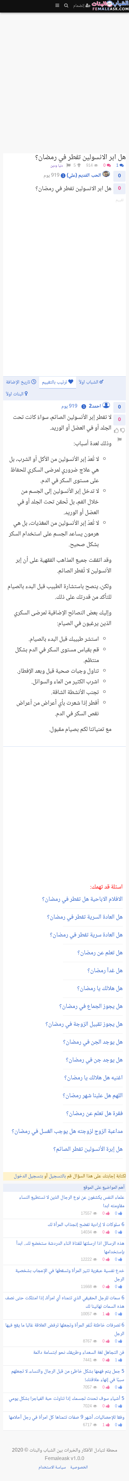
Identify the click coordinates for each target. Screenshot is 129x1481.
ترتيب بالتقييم (55, 382)
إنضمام (79, 6)
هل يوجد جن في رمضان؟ (94, 1060)
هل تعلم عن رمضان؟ (100, 953)
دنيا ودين (56, 166)
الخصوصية (79, 1467)
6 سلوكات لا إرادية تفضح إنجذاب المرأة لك (86, 1225)
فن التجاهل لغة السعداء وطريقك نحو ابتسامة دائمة (78, 1352)
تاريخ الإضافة (18, 382)
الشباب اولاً (89, 382)
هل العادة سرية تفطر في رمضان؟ (86, 935)
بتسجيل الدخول (28, 1176)
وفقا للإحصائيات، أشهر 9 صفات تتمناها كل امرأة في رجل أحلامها (66, 1417)
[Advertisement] (64, 80)
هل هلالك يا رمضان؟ (100, 988)
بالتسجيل (57, 1176)
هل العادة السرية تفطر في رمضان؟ (85, 917)
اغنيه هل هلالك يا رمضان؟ (93, 1078)
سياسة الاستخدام (52, 1467)
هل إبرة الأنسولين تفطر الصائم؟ (88, 1149)
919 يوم (69, 406)
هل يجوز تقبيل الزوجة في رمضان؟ (84, 1024)
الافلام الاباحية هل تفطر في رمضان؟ (82, 899)
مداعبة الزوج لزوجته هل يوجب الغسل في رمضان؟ (67, 1131)
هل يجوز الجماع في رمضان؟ (91, 1006)
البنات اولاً (15, 394)
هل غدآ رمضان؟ (105, 971)
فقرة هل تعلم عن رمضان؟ (94, 1113)
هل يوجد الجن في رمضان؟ (93, 1042)
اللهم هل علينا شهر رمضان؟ (93, 1096)
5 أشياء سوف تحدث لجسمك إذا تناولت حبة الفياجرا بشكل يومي (66, 1399)
